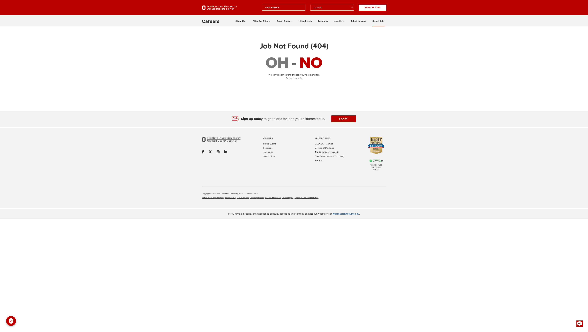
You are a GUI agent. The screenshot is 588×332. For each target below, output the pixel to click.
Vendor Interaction (273, 197)
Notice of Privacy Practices (213, 197)
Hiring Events (305, 21)
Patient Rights (287, 197)
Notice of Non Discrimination (307, 197)
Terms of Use (230, 197)
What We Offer (260, 21)
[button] (579, 323)
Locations (323, 21)
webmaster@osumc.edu (346, 213)
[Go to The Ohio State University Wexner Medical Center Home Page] (219, 7)
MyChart (319, 160)
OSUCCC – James (324, 143)
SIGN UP (343, 119)
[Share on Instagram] (218, 152)
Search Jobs (372, 7)
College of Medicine (324, 148)
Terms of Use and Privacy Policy (376, 167)
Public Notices (243, 197)
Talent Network (358, 21)
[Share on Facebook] (203, 152)
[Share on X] (210, 152)
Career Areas (283, 21)
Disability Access (257, 197)
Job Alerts (339, 21)
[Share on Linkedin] (225, 152)
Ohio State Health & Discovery (329, 156)
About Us (240, 21)
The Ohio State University (327, 152)
